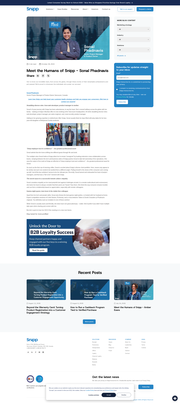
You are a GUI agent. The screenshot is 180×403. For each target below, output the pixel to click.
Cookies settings (93, 395)
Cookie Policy (90, 390)
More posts (89, 322)
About (85, 9)
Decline (124, 395)
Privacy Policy (109, 390)
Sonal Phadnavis (33, 93)
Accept (109, 395)
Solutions (49, 9)
